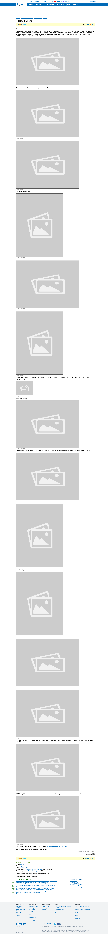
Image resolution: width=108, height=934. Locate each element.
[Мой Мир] (22, 24)
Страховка (18, 915)
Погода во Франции (74, 882)
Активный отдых (32, 917)
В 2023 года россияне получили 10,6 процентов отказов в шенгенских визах (34, 889)
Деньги (76, 915)
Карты (76, 917)
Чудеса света (32, 920)
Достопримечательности (34, 915)
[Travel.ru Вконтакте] (60, 924)
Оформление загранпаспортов (82, 906)
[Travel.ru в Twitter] (55, 924)
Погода (76, 912)
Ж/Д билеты (18, 910)
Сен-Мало (22, 867)
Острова (31, 911)
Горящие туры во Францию (76, 887)
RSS (93, 24)
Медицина (77, 918)
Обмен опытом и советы (27, 18)
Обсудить (86, 24)
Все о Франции (73, 881)
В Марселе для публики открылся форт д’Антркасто (28, 892)
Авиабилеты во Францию (76, 884)
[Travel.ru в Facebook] (58, 924)
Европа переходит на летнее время (24, 894)
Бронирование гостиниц (19, 907)
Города (30, 914)
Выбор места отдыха (33, 906)
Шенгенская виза (59, 910)
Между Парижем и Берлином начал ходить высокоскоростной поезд (32, 883)
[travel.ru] (21, 4)
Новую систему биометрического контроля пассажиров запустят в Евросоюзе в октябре (37, 881)
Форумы (94, 1)
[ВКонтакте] (18, 24)
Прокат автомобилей (20, 913)
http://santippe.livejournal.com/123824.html (58, 846)
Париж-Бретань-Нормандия (31, 871)
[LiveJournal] (23, 24)
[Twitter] (25, 24)
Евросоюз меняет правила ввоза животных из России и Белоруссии (32, 891)
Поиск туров (18, 912)
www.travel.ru (59, 929)
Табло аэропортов (79, 913)
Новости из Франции (23, 879)
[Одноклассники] (20, 24)
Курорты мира (32, 909)
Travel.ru (18, 18)
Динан (26, 867)
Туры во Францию (74, 883)
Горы (30, 912)
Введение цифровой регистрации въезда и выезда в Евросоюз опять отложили (35, 888)
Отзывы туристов (38, 18)
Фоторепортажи (45, 908)
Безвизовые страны (59, 909)
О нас (43, 923)
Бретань (23, 866)
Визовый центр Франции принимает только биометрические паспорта (32, 882)
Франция (45, 18)
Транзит (57, 912)
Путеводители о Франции (76, 885)
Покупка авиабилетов (20, 909)
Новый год (31, 908)
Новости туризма (79, 908)
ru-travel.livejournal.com (89, 851)
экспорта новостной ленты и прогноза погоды (51, 932)
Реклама (49, 923)
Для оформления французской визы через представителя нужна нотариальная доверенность (38, 886)
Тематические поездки (34, 918)
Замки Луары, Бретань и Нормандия (33, 869)
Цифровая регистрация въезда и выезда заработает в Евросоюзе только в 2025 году (36, 885)
